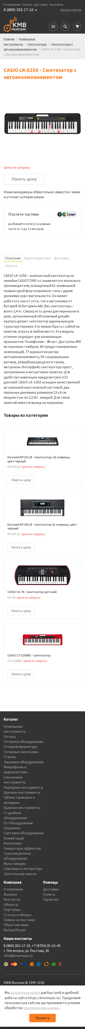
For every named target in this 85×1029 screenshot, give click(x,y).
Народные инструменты (23, 787)
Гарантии (50, 899)
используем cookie (25, 992)
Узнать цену (24, 179)
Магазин (10, 894)
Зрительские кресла (20, 873)
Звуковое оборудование (24, 762)
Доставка (41, 5)
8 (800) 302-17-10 (18, 10)
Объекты (11, 904)
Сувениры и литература (23, 868)
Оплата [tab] (11, 265)
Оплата (27, 5)
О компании (12, 5)
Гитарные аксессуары (21, 751)
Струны (10, 756)
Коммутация (14, 838)
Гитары (10, 736)
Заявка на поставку (19, 919)
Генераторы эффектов (22, 848)
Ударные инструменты (22, 807)
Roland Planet (15, 930)
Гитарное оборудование (23, 741)
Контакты (56, 5)
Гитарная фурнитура (20, 746)
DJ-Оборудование (18, 823)
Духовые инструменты (22, 792)
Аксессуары (13, 843)
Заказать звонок (70, 10)
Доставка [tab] (61, 258)
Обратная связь (16, 924)
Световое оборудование (24, 833)
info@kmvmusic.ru (18, 955)
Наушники (12, 828)
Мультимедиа (15, 863)
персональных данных (41, 1007)
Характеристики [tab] (37, 258)
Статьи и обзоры (17, 914)
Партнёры (12, 909)
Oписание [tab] (13, 258)
